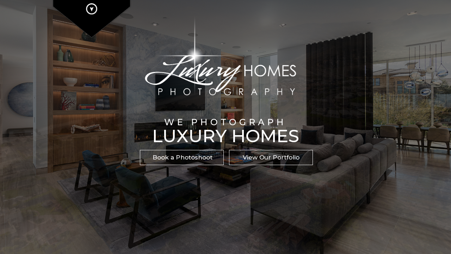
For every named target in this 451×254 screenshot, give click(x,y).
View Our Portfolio (271, 157)
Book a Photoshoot (182, 157)
